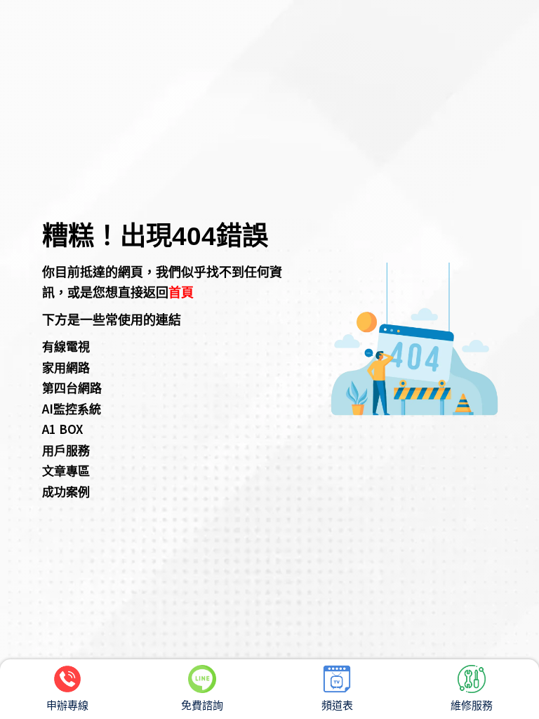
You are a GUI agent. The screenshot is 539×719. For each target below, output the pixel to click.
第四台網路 (72, 387)
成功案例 (66, 491)
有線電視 (66, 346)
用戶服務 (66, 450)
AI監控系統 (71, 408)
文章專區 (66, 470)
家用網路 (66, 367)
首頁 (181, 291)
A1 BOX (62, 428)
